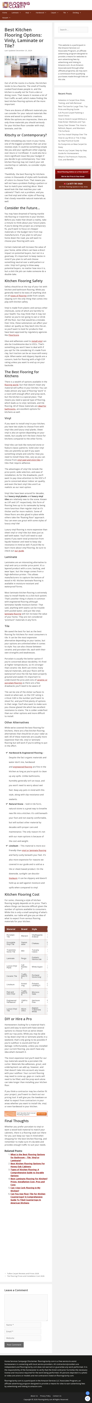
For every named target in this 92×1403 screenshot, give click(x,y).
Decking (76, 12)
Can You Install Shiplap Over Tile (72, 134)
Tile (64, 12)
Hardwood (40, 12)
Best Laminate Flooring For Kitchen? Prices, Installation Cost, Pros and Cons (29, 1181)
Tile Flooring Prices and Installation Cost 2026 (25, 1276)
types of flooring (18, 295)
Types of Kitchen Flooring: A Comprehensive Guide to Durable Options (27, 1172)
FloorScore (14, 335)
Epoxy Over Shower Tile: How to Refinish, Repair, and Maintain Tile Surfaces (72, 128)
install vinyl (37, 341)
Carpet (53, 12)
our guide (19, 550)
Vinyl (27, 12)
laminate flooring (13, 613)
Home (4, 12)
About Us (34, 1396)
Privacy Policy (45, 1396)
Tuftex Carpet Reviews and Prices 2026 (23, 1273)
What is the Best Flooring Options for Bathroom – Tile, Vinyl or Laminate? (28, 1157)
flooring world (11, 384)
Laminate (15, 12)
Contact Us (57, 1396)
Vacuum (5, 17)
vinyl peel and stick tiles (29, 460)
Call (73, 185)
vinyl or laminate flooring (34, 850)
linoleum (13, 878)
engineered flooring (22, 766)
